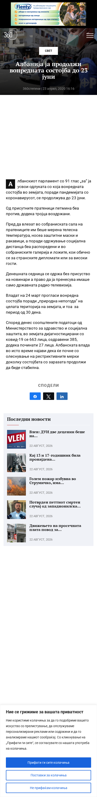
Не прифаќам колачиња (48, 788)
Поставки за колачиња (49, 775)
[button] (89, 35)
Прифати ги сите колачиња (48, 762)
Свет (48, 51)
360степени (31, 88)
